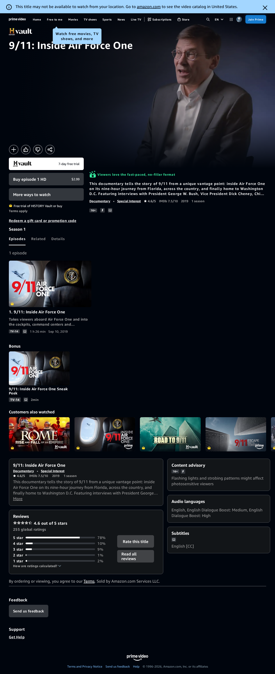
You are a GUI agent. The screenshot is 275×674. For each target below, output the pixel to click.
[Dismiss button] (265, 7)
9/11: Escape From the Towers (236, 434)
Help (136, 666)
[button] (37, 566)
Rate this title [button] (136, 541)
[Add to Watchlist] (14, 149)
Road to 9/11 (170, 434)
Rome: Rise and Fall (39, 434)
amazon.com (149, 6)
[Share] (50, 149)
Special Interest (129, 201)
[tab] (17, 238)
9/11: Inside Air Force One (104, 434)
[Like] (26, 149)
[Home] (17, 19)
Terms (89, 581)
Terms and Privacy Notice (84, 666)
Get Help (17, 637)
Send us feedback (117, 666)
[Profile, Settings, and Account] (239, 19)
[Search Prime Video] (208, 19)
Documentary (99, 201)
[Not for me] (38, 149)
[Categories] (231, 19)
